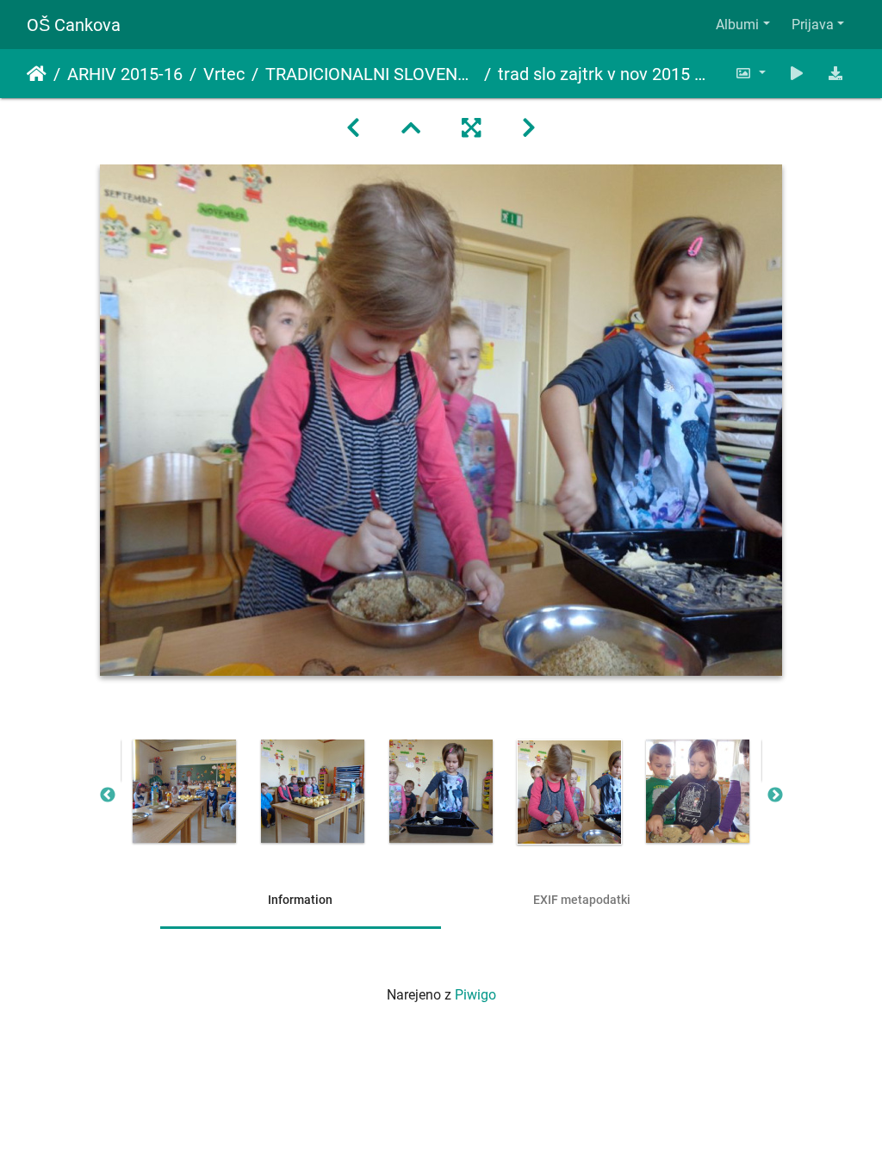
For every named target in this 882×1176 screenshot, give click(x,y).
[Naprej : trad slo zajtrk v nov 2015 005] (528, 128)
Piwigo (475, 995)
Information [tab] (300, 900)
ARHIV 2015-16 (125, 74)
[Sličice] (411, 128)
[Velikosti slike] (750, 73)
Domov (37, 74)
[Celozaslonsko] (471, 128)
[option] (185, 791)
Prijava (813, 24)
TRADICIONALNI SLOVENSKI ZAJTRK (371, 74)
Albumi (737, 24)
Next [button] (775, 795)
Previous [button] (107, 795)
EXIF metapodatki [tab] (581, 900)
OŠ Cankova (74, 25)
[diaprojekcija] (797, 73)
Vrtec (224, 74)
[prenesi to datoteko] (835, 73)
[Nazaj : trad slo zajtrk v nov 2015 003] (353, 128)
